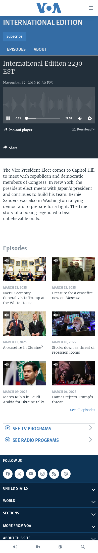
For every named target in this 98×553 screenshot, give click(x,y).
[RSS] (54, 474)
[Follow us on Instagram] (42, 474)
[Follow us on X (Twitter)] (19, 474)
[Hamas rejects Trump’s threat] (73, 373)
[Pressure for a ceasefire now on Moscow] (73, 269)
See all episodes (82, 410)
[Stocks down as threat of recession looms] (73, 323)
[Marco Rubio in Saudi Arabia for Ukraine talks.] (24, 373)
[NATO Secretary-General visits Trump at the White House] (24, 269)
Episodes (16, 49)
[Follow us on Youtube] (31, 474)
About (40, 49)
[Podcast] (65, 474)
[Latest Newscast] (15, 546)
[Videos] (37, 546)
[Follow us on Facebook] (8, 474)
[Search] (82, 546)
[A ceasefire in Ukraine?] (24, 323)
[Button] (10, 149)
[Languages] (60, 546)
